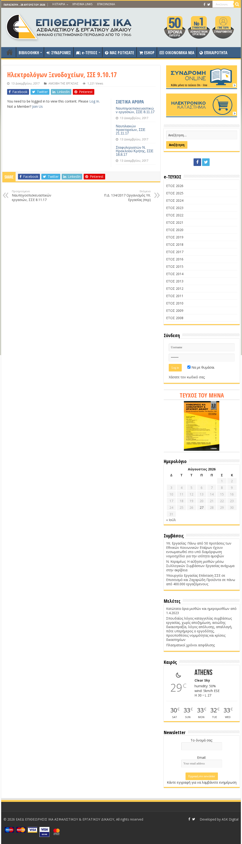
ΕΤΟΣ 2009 (174, 310)
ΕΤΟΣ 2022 (174, 215)
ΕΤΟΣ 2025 (174, 193)
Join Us (37, 106)
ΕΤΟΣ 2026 (174, 185)
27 (201, 507)
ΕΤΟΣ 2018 (174, 244)
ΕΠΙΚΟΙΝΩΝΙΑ (106, 4)
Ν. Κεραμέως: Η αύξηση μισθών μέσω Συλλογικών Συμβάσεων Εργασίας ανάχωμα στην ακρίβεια (200, 565)
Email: (201, 757)
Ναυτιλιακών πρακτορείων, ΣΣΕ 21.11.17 (130, 129)
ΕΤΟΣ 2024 (174, 200)
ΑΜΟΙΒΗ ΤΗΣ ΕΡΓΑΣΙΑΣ (63, 83)
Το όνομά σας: (201, 740)
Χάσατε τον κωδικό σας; (187, 377)
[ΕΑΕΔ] (69, 26)
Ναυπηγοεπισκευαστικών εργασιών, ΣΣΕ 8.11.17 (135, 110)
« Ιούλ (171, 520)
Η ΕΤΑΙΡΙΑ (58, 4)
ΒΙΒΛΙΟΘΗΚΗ (29, 52)
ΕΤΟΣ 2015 (174, 266)
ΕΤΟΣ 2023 (174, 207)
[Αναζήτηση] (237, 4)
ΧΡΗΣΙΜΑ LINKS (82, 4)
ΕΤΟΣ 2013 (174, 281)
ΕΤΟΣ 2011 (174, 296)
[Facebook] (204, 4)
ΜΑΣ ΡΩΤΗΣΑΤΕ (122, 52)
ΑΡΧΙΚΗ (10, 52)
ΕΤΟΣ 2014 (174, 274)
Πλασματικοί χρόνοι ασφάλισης (190, 645)
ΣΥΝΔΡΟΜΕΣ (61, 52)
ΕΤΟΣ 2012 (174, 288)
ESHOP (149, 52)
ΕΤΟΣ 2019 (174, 237)
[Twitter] (209, 4)
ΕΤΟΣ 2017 (174, 252)
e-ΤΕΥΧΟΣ (89, 52)
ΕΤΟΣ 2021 (174, 222)
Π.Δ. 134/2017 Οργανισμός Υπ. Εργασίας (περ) (127, 195)
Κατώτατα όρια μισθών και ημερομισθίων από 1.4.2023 (201, 610)
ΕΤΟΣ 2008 (174, 318)
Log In (94, 101)
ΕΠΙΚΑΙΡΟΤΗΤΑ (215, 52)
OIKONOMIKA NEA (179, 52)
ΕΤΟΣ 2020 (174, 230)
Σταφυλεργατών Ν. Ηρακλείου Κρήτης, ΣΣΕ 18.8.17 (134, 150)
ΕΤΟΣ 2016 (174, 259)
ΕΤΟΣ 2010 (174, 303)
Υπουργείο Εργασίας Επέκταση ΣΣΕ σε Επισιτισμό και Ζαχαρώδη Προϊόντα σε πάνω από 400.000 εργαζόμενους (200, 579)
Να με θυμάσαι (202, 367)
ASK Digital (230, 819)
